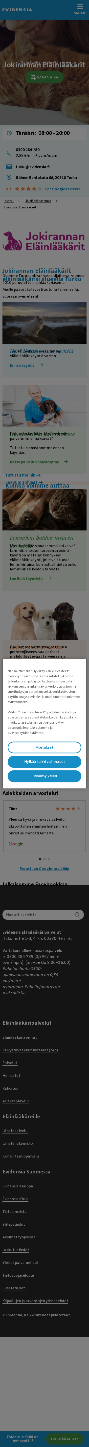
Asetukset (44, 747)
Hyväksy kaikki (44, 776)
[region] (44, 724)
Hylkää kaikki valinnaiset (44, 761)
